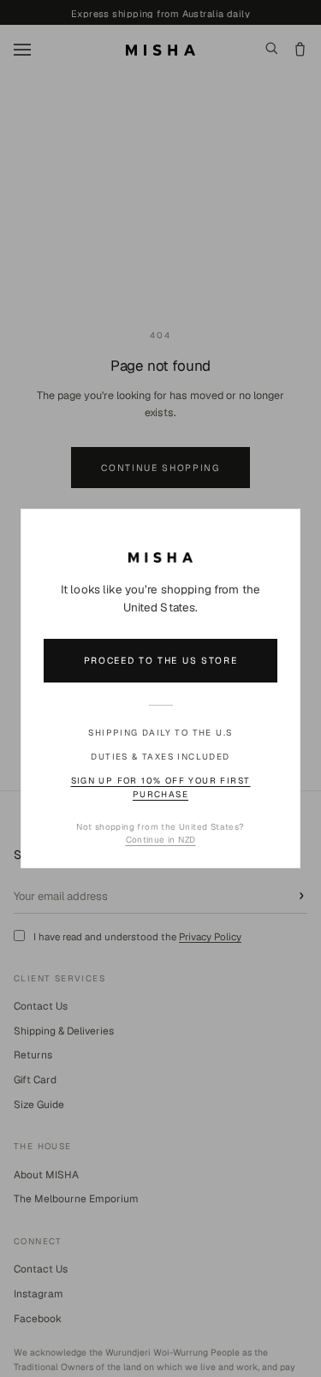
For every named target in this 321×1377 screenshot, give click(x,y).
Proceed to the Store (161, 660)
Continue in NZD (161, 839)
